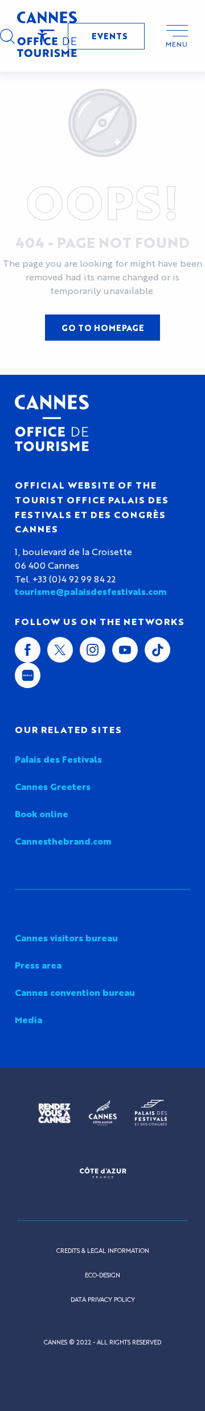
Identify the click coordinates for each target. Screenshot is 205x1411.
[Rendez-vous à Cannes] (54, 1113)
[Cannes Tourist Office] (52, 423)
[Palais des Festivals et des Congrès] (151, 1113)
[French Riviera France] (102, 1172)
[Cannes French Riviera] (103, 1113)
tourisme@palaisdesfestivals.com (91, 591)
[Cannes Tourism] (47, 35)
